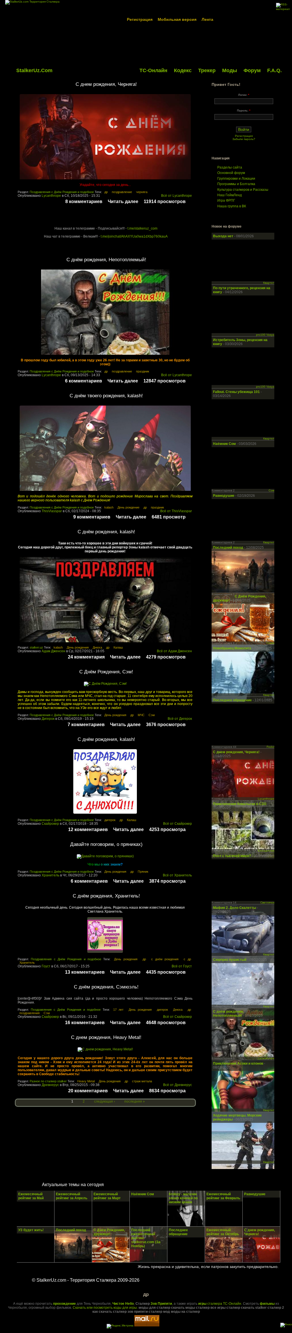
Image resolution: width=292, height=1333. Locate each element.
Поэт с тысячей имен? (232, 856)
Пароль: (243, 110)
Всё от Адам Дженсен (174, 651)
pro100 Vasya (265, 334)
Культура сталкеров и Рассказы (242, 190)
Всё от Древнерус (177, 1085)
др (106, 192)
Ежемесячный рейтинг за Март (107, 1196)
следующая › (104, 1101)
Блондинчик (266, 850)
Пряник (143, 871)
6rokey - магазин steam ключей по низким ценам (183, 1198)
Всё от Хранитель (177, 875)
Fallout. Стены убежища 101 (236, 392)
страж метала (142, 1081)
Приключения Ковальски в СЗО (239, 804)
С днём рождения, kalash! (106, 531)
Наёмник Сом (224, 444)
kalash (108, 507)
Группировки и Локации (236, 179)
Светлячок (267, 902)
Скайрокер (50, 824)
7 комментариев (86, 724)
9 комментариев (91, 516)
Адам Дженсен (53, 651)
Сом (271, 490)
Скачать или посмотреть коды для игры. (105, 1308)
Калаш (118, 647)
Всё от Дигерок (180, 719)
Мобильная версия (177, 19)
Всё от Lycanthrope (176, 196)
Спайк (270, 643)
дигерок (109, 820)
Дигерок (48, 719)
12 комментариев (88, 829)
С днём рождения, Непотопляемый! (106, 259)
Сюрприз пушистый (230, 960)
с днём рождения (165, 959)
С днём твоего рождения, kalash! (106, 395)
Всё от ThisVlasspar (176, 511)
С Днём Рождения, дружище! (109, 1232)
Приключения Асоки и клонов (238, 1063)
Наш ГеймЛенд (229, 195)
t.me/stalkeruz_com (142, 228)
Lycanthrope (51, 196)
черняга (141, 192)
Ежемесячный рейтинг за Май (31, 1196)
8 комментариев (83, 201)
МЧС (141, 715)
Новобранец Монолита (232, 648)
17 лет (118, 1009)
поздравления (29, 1013)
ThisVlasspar (52, 511)
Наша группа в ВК (231, 206)
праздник (142, 371)
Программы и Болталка (236, 184)
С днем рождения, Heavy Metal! (106, 1037)
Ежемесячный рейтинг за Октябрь (222, 1232)
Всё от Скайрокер (177, 824)
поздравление (122, 192)
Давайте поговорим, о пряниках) (106, 844)
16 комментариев (85, 1022)
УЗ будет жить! (31, 1230)
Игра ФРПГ (226, 200)
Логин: (243, 94)
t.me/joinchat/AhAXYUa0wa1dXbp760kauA (134, 236)
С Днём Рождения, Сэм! (106, 671)
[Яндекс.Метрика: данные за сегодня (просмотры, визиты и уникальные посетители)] (120, 1326)
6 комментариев (83, 380)
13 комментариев (85, 972)
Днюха (97, 647)
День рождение (128, 507)
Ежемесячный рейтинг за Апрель (71, 1196)
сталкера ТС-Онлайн (219, 1304)
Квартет (268, 282)
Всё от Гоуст (182, 966)
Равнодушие (224, 496)
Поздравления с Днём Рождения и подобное (62, 192)
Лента (207, 19)
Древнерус (50, 1085)
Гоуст (46, 966)
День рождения (78, 647)
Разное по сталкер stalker (48, 1081)
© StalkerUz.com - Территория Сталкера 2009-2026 (85, 1280)
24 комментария (86, 657)
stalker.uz (36, 647)
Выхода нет (223, 236)
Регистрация (140, 19)
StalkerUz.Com (34, 70)
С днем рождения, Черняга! (106, 84)
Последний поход (228, 548)
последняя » (134, 1101)
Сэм (152, 715)
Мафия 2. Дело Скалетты (235, 908)
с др (187, 959)
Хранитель (50, 875)
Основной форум (231, 173)
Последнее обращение (232, 700)
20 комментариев (88, 1090)
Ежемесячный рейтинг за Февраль (223, 1196)
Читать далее (123, 201)
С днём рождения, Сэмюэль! (106, 987)
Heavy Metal (86, 1081)
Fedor (270, 746)
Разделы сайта (229, 167)
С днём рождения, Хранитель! (106, 896)
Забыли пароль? (243, 139)
